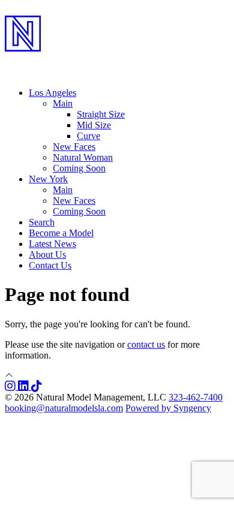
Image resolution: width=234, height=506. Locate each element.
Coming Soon (79, 168)
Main (63, 190)
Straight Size (101, 114)
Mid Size (94, 125)
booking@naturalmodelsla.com (64, 408)
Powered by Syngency (168, 408)
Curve (88, 136)
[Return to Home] (117, 60)
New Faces (74, 146)
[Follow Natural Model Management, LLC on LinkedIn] (24, 386)
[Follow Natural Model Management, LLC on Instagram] (11, 386)
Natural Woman (83, 157)
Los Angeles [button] (52, 93)
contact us (146, 344)
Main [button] (63, 103)
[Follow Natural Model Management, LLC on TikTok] (36, 386)
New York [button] (48, 179)
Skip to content (33, 10)
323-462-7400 (196, 397)
